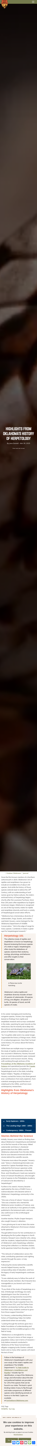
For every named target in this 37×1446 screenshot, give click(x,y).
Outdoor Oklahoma (13, 873)
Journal (25, 873)
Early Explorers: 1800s (15, 1121)
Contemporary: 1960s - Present (18, 1130)
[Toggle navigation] (33, 2)
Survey (12, 1409)
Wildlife (4, 1409)
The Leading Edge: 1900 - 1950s (19, 1126)
